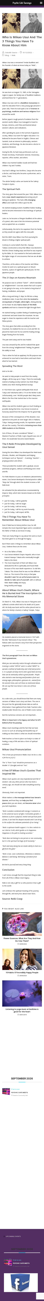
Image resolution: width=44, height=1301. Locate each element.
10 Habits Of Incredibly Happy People (22, 972)
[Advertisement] (22, 1042)
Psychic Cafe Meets (19, 1092)
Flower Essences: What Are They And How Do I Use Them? (22, 939)
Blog (7, 55)
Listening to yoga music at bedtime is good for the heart (22, 1010)
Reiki (13, 55)
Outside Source (11, 52)
